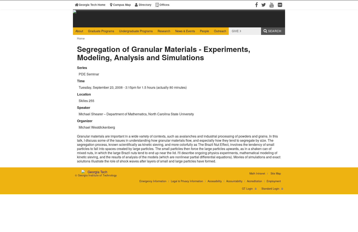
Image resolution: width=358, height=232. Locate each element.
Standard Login (270, 188)
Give (235, 31)
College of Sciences (138, 23)
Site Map (276, 173)
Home (81, 38)
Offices (164, 5)
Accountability (234, 181)
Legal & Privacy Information (187, 181)
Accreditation (254, 181)
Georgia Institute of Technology (89, 23)
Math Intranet (257, 173)
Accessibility (215, 181)
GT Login (247, 188)
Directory (145, 5)
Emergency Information (152, 181)
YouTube (273, 4)
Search (274, 31)
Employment (274, 181)
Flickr (281, 4)
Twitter (264, 4)
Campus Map (122, 5)
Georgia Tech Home (92, 5)
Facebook (256, 4)
